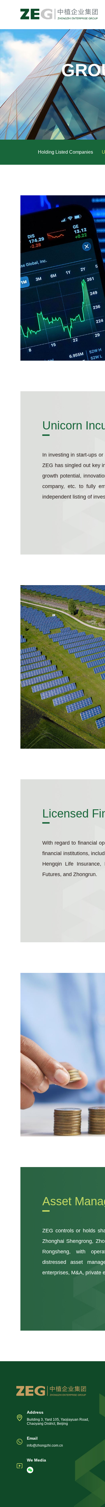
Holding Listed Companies (65, 152)
